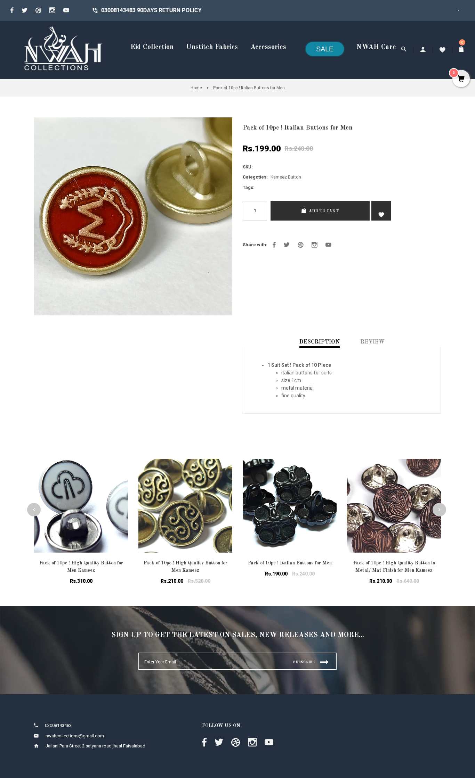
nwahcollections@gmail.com (75, 735)
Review (373, 342)
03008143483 (86, 10)
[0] (462, 49)
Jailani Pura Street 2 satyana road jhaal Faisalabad (95, 745)
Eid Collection (152, 47)
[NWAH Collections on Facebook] (12, 10)
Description (319, 342)
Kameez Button (286, 177)
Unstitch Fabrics (212, 47)
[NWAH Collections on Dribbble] (38, 10)
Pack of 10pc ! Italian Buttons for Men (290, 563)
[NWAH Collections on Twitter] (24, 10)
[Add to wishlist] (117, 473)
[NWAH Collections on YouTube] (328, 245)
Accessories (268, 47)
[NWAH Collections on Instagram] (314, 245)
